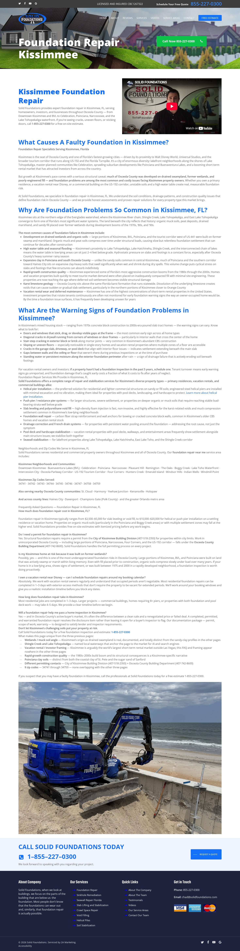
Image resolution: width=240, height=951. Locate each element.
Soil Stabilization (86, 925)
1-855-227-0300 (120, 632)
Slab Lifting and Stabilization (92, 905)
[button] (182, 41)
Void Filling (83, 915)
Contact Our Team (138, 915)
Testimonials (135, 900)
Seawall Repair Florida (89, 900)
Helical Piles (83, 920)
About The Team (137, 895)
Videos (132, 905)
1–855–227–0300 (51, 856)
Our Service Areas (138, 910)
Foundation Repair (87, 890)
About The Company (139, 890)
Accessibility (25, 945)
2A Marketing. (68, 942)
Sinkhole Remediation (89, 895)
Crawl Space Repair (87, 910)
